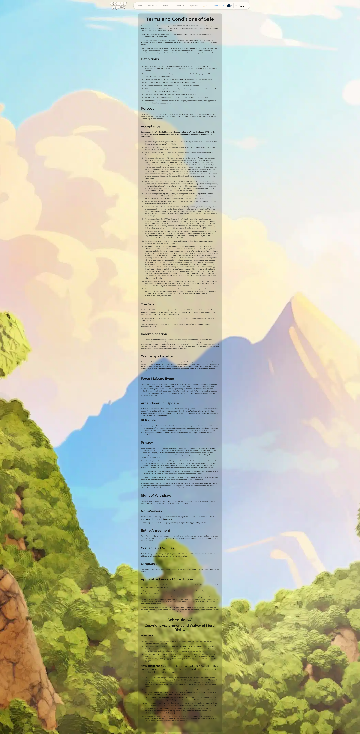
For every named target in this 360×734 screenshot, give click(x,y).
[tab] (140, 5)
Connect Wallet (241, 5)
